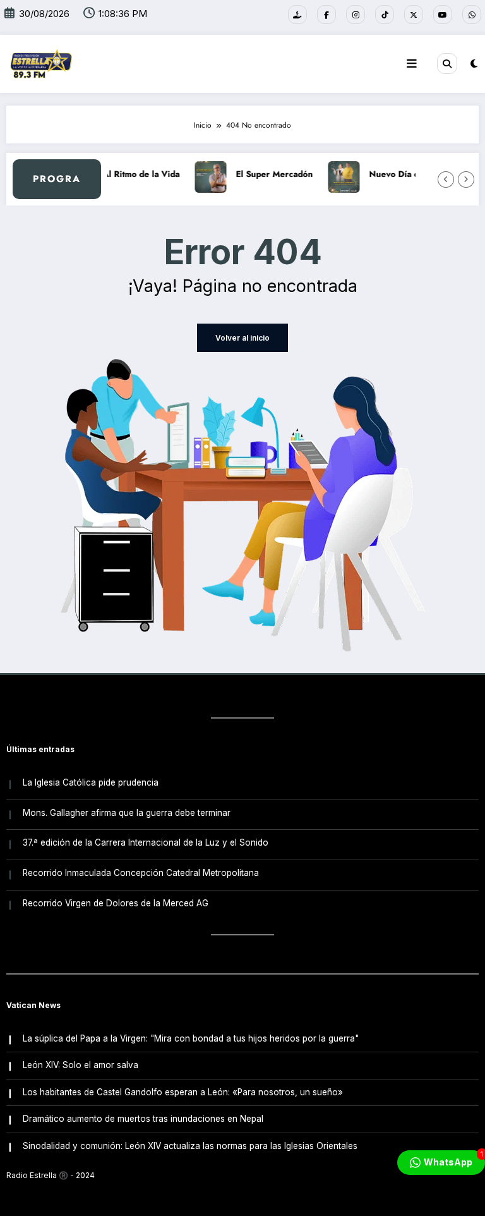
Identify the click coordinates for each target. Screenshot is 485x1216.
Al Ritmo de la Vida (135, 174)
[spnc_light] (473, 64)
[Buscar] (447, 63)
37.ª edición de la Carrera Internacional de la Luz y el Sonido (145, 842)
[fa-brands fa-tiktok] (384, 14)
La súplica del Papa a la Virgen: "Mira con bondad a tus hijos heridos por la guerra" (191, 1038)
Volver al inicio (242, 338)
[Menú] (411, 63)
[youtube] (442, 14)
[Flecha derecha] (466, 179)
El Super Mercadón (268, 174)
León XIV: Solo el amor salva (80, 1065)
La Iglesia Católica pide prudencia (91, 782)
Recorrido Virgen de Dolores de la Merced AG (115, 903)
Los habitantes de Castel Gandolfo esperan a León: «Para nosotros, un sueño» (183, 1092)
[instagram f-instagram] (355, 14)
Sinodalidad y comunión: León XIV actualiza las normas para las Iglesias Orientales (190, 1146)
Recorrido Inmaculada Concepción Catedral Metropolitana (141, 873)
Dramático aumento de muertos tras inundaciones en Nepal (143, 1119)
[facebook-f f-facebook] (326, 14)
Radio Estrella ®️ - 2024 (50, 1175)
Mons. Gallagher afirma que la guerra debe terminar (127, 813)
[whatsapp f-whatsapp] (471, 14)
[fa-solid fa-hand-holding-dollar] (297, 14)
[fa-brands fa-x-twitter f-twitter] (413, 14)
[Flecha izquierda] (445, 179)
